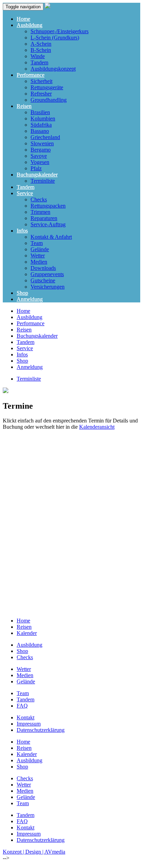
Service (25, 193)
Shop (22, 293)
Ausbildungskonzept (53, 69)
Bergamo (41, 150)
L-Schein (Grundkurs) (55, 37)
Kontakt (25, 717)
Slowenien (42, 143)
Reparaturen (44, 218)
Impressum (29, 724)
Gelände (40, 249)
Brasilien (40, 112)
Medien (39, 262)
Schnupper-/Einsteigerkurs (60, 31)
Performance (30, 75)
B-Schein (41, 50)
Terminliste (43, 181)
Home (23, 19)
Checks (39, 199)
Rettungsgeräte (47, 87)
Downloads (43, 268)
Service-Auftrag (48, 224)
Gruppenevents (47, 274)
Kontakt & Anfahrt (51, 237)
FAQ (22, 706)
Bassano (40, 131)
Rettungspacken (48, 206)
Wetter (38, 255)
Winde (38, 56)
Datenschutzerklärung (41, 730)
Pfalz (36, 168)
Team (37, 243)
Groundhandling (49, 100)
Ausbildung (29, 25)
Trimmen (40, 212)
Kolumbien (43, 118)
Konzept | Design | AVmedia (34, 852)
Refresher (41, 94)
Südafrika (41, 125)
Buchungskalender (37, 175)
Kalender (27, 633)
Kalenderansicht (97, 427)
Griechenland (45, 137)
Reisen (24, 106)
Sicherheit (41, 81)
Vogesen (40, 162)
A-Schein (41, 44)
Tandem (39, 62)
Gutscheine (43, 280)
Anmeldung (30, 299)
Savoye (39, 156)
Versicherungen (48, 287)
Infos (22, 231)
